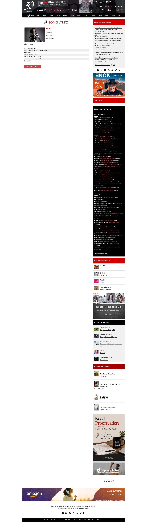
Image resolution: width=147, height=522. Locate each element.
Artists (44, 15)
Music (37, 15)
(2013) (30, 48)
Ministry (78, 15)
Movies (85, 15)
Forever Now (103, 275)
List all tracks (50, 38)
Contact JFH (61, 506)
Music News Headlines (103, 22)
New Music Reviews (102, 260)
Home (32, 15)
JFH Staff (81, 506)
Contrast (102, 353)
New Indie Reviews (101, 322)
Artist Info (49, 35)
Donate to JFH (69, 508)
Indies (58, 15)
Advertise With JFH (90, 506)
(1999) (32, 59)
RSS (114, 65)
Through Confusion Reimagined (108, 337)
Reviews (51, 15)
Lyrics (72, 15)
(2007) (27, 52)
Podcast (93, 15)
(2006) (30, 54)
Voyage (102, 282)
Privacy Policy (100, 519)
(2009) (35, 50)
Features (106, 15)
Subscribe (81, 508)
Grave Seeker (104, 360)
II (100, 268)
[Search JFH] (119, 15)
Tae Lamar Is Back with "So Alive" (103, 49)
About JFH (54, 506)
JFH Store (61, 508)
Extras (113, 15)
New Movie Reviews (102, 366)
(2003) (32, 56)
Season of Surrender (105, 289)
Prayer (76, 508)
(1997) (27, 61)
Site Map (75, 506)
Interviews (65, 15)
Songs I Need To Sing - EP (107, 330)
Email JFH (69, 506)
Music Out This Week (102, 109)
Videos (100, 15)
